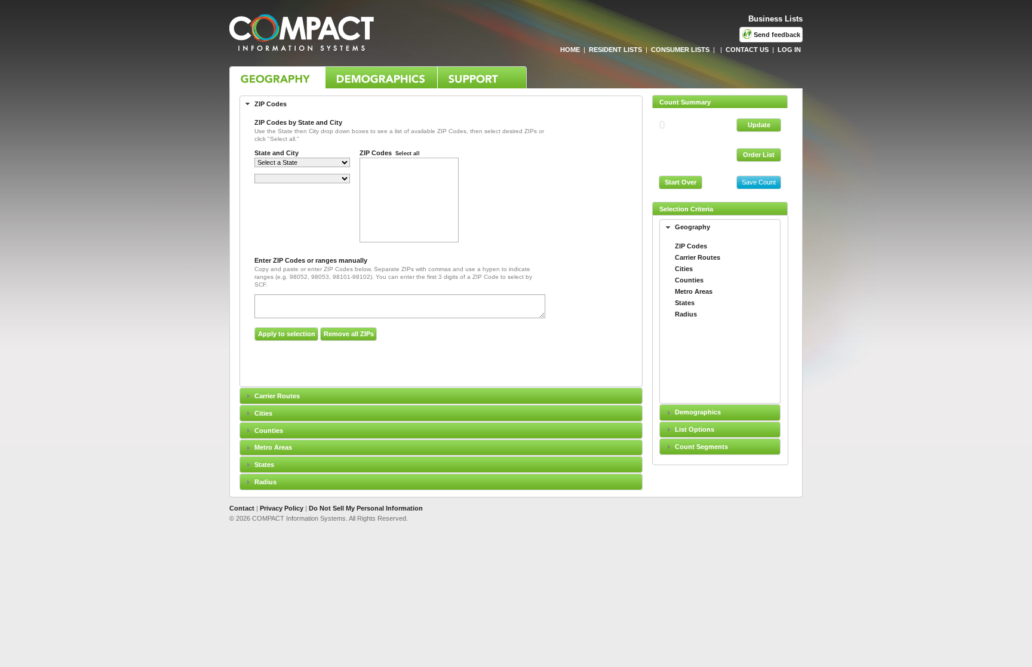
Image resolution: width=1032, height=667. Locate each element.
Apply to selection (286, 333)
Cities (263, 413)
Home (569, 49)
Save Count (759, 182)
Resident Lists (615, 49)
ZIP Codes (270, 103)
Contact (241, 508)
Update (759, 124)
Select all (407, 153)
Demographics (698, 412)
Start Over (680, 182)
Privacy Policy (281, 508)
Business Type (381, 77)
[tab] (720, 227)
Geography (277, 77)
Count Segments (701, 446)
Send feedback (776, 34)
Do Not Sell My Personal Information (366, 508)
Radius (265, 481)
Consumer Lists (680, 49)
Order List (759, 154)
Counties (268, 430)
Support (482, 77)
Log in (789, 49)
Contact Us (747, 49)
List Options (694, 429)
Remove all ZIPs (349, 333)
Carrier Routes (277, 395)
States (264, 464)
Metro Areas (273, 447)
